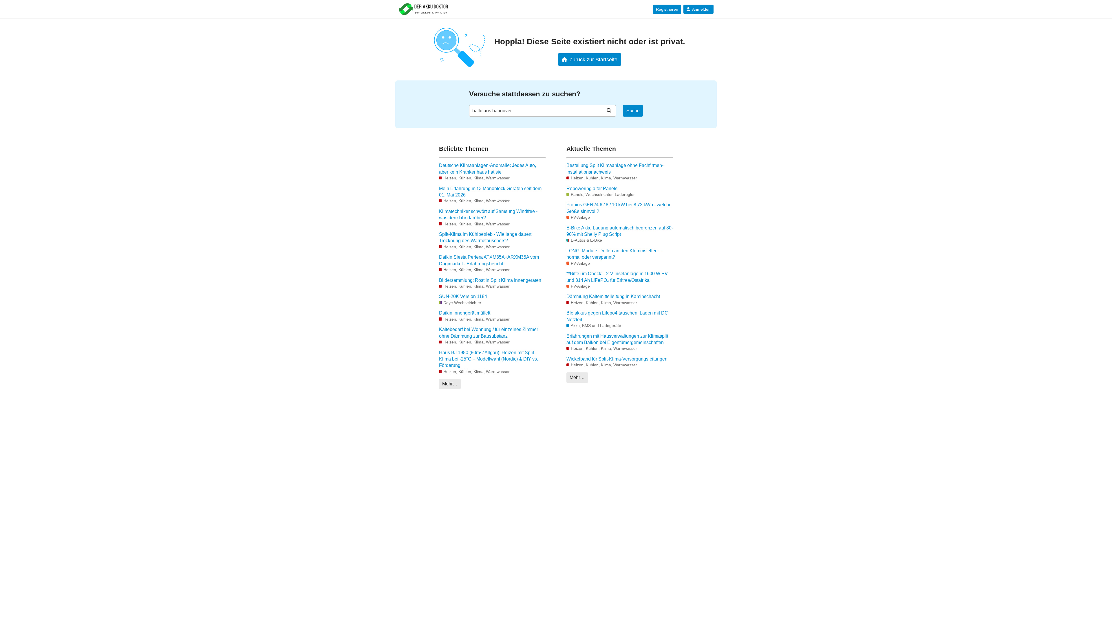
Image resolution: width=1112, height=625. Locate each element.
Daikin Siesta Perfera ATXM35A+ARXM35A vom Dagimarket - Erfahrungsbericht (489, 260)
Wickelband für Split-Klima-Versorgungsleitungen (616, 358)
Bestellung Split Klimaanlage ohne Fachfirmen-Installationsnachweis (614, 168)
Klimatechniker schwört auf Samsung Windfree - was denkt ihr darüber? (488, 214)
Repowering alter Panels (591, 188)
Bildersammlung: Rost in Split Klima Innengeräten (490, 280)
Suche (633, 110)
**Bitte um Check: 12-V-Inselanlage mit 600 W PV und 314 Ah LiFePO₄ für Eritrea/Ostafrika (617, 276)
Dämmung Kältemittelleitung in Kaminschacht (613, 296)
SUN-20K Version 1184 (463, 296)
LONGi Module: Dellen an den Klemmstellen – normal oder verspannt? (613, 254)
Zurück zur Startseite (593, 59)
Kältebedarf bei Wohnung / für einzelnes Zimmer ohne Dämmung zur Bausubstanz (488, 332)
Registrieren (667, 9)
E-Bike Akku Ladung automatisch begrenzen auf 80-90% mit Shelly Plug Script (619, 231)
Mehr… (449, 383)
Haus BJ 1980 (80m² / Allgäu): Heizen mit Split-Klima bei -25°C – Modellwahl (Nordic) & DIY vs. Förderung (488, 359)
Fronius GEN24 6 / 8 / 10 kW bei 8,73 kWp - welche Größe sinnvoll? (619, 208)
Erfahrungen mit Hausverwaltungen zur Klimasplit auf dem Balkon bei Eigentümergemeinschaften (617, 339)
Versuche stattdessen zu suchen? (525, 94)
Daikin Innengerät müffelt (464, 312)
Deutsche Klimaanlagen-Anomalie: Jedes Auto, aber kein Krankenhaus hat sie (487, 168)
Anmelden (701, 9)
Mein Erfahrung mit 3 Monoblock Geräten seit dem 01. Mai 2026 (490, 191)
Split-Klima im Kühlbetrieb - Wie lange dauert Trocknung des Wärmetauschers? (485, 237)
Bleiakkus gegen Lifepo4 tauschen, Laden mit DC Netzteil (617, 316)
